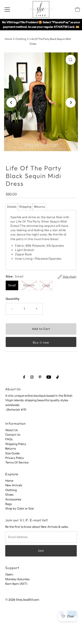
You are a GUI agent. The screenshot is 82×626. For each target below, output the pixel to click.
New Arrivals (13, 485)
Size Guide (12, 453)
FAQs (9, 439)
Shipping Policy (15, 444)
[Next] (71, 103)
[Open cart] (77, 9)
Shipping (25, 206)
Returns (39, 206)
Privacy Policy (14, 458)
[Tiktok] (57, 377)
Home (8, 39)
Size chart (69, 276)
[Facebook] (24, 377)
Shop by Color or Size (19, 508)
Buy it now (41, 342)
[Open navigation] (7, 9)
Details (11, 206)
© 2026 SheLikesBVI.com (22, 599)
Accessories (13, 499)
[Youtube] (48, 377)
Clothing (20, 39)
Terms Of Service (16, 462)
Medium (29, 285)
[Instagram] (31, 377)
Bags (8, 504)
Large (46, 285)
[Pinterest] (40, 377)
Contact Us (12, 434)
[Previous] (11, 103)
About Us (11, 430)
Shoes (9, 494)
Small (12, 285)
